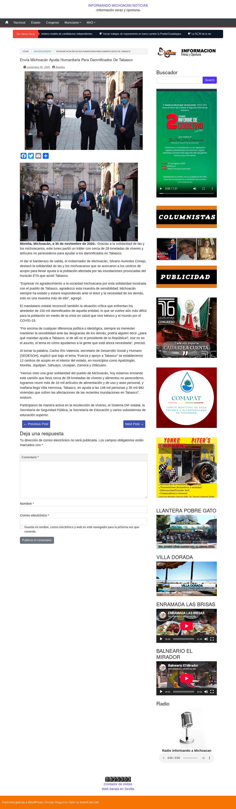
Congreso (52, 22)
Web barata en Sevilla (118, 789)
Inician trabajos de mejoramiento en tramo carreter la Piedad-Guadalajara (107, 33)
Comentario (30, 457)
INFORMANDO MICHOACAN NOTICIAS (118, 5)
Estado (35, 22)
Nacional (19, 22)
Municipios (72, 22)
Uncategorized (42, 51)
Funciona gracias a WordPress (22, 802)
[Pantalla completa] (212, 639)
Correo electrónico (34, 515)
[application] (186, 626)
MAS (90, 22)
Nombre (27, 503)
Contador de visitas (118, 784)
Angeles (60, 67)
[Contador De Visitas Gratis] (118, 779)
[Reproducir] (161, 639)
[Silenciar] (206, 639)
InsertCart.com (89, 802)
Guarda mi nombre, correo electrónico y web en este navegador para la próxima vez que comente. (81, 529)
